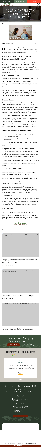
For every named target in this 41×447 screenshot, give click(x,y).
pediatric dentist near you (18, 95)
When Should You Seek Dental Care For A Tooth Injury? (18, 296)
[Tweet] (36, 43)
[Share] (38, 43)
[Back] (3, 24)
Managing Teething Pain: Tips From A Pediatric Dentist (17, 329)
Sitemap (23, 443)
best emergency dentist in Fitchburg (17, 215)
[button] (38, 4)
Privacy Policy (28, 443)
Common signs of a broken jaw (24, 172)
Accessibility (33, 443)
